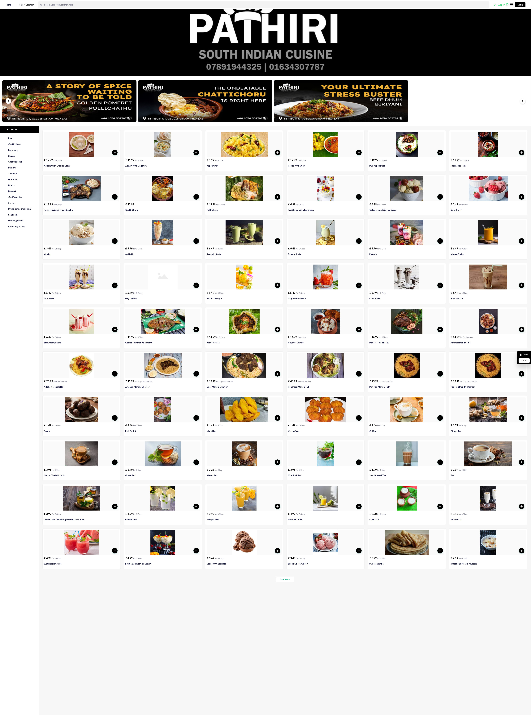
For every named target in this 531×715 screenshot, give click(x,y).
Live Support (499, 4)
